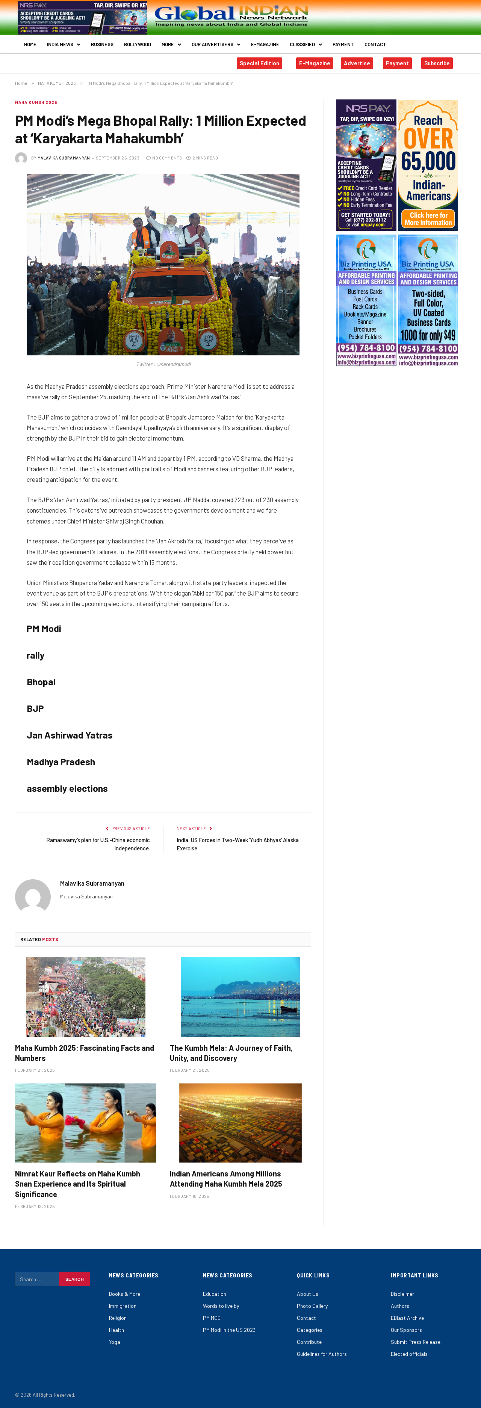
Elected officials (409, 1354)
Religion (118, 1318)
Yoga (114, 1342)
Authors (400, 1306)
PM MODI (212, 1318)
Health (116, 1330)
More (168, 44)
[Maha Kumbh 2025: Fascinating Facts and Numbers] (85, 997)
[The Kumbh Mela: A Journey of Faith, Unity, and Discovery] (240, 997)
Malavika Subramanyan (64, 157)
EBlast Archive (407, 1318)
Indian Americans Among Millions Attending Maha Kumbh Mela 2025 (226, 1178)
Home (30, 44)
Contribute (309, 1342)
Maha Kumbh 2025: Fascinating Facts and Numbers (84, 1052)
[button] (64, 44)
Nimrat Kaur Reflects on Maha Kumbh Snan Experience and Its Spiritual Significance (77, 1183)
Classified (302, 44)
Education (214, 1294)
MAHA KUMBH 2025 (36, 102)
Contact (375, 44)
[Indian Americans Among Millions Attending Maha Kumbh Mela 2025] (240, 1123)
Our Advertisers (212, 44)
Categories (309, 1330)
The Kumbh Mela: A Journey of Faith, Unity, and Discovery (231, 1052)
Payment (343, 44)
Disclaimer (402, 1294)
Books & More (124, 1294)
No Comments (167, 157)
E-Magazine (265, 44)
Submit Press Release (415, 1342)
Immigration (122, 1306)
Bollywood (137, 44)
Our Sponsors (406, 1330)
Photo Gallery (312, 1306)
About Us (307, 1294)
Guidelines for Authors (322, 1354)
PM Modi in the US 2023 (229, 1330)
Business (102, 44)
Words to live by (221, 1306)
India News (60, 44)
